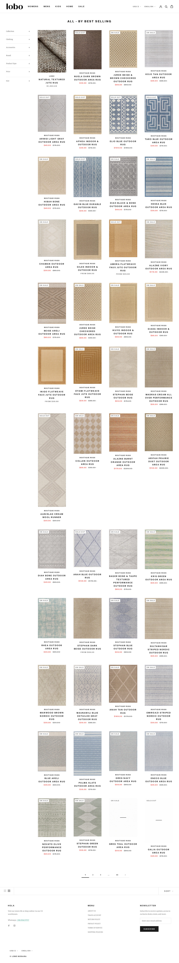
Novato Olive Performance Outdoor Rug (52, 847)
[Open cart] (172, 6)
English (149, 6)
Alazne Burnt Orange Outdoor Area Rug (123, 462)
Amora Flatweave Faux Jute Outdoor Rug (123, 267)
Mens (47, 6)
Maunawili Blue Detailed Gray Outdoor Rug (87, 716)
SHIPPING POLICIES (95, 932)
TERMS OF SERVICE (95, 928)
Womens (33, 6)
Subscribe (149, 929)
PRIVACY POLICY (94, 923)
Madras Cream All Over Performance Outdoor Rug (158, 397)
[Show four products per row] (9, 891)
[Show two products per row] (5, 891)
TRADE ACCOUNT (94, 915)
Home (69, 6)
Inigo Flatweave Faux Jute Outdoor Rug (52, 394)
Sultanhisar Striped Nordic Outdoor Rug (159, 649)
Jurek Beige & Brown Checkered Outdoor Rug (123, 78)
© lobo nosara (18, 956)
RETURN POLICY (94, 919)
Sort (167, 891)
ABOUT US (92, 911)
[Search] (166, 6)
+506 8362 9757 (23, 920)
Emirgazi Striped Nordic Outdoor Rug (159, 715)
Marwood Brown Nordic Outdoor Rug (52, 715)
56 (117, 875)
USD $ (136, 6)
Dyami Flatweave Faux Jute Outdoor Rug (87, 394)
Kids (58, 6)
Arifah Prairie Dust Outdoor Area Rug (158, 461)
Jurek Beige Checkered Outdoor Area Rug (87, 331)
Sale (81, 6)
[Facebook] (9, 925)
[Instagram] (14, 925)
